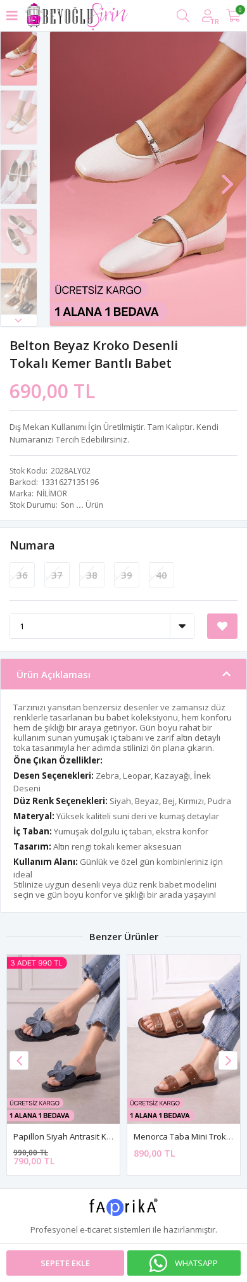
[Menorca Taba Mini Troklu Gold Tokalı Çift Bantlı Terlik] (183, 1039)
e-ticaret (95, 1229)
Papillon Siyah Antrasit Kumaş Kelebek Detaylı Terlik (112, 1136)
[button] (18, 320)
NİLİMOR (52, 493)
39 (126, 575)
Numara (32, 545)
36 (22, 575)
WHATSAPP (196, 1263)
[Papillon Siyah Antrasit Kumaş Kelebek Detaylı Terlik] (63, 1039)
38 (92, 575)
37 (57, 575)
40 (161, 575)
